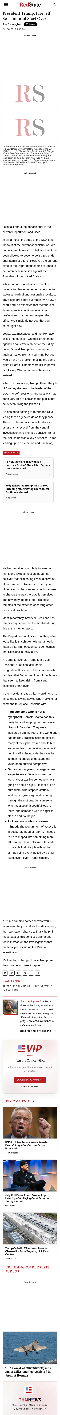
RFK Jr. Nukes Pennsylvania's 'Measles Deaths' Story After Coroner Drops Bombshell (26, 1145)
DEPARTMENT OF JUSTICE (16, 986)
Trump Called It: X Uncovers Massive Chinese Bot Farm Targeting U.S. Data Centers (26, 1251)
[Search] (54, 4)
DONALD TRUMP (43, 986)
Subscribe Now (30, 1087)
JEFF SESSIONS (10, 990)
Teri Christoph (11, 1153)
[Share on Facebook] (18, 973)
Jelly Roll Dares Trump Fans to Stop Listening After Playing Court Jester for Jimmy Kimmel (27, 1198)
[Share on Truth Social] (12, 973)
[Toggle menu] (6, 4)
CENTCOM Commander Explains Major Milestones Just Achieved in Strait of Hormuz (28, 1371)
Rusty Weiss (11, 1205)
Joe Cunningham (12, 24)
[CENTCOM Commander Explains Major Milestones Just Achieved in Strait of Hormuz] (30, 1347)
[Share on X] (5, 973)
